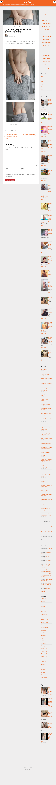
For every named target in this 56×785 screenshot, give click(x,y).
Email (23, 168)
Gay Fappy (27, 767)
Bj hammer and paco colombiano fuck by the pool (46, 566)
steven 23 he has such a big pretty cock (46, 414)
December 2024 (44, 651)
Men (20, 26)
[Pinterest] (12, 130)
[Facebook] (9, 130)
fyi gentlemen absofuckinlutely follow (50, 116)
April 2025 (43, 640)
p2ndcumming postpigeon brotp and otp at (46, 485)
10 (41, 531)
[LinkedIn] (16, 130)
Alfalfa (11, 35)
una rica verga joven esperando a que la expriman (45, 454)
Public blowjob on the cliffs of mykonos (46, 494)
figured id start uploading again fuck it (50, 101)
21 (48, 534)
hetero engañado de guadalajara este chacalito (46, 509)
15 (49, 531)
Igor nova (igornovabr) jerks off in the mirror (46, 475)
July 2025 (43, 632)
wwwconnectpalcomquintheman (46, 379)
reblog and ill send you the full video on (46, 384)
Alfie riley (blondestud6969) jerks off (50, 691)
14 (48, 531)
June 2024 (43, 667)
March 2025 (43, 643)
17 (41, 534)
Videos (42, 92)
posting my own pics (50, 299)
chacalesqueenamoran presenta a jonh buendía (46, 442)
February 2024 (44, 677)
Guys (18, 26)
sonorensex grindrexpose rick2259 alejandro (46, 590)
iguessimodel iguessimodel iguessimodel (50, 159)
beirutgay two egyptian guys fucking (46, 549)
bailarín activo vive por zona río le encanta (46, 419)
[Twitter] (6, 130)
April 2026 (43, 609)
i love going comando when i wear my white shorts (11, 136)
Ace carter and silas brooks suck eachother (46, 514)
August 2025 (43, 630)
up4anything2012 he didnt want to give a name (46, 447)
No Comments (13, 124)
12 (45, 531)
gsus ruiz (43, 504)
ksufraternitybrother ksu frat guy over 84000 (50, 232)
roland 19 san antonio (50, 311)
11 (43, 531)
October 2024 (44, 656)
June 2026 (43, 604)
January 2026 (44, 617)
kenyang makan (44, 369)
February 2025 (44, 646)
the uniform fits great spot (28, 134)
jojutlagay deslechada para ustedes (45, 428)
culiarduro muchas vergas (46, 424)
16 (51, 531)
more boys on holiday (45, 404)
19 (45, 534)
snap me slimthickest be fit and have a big (50, 130)
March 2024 (43, 674)
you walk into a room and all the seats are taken (46, 575)
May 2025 (43, 638)
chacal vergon (49, 184)
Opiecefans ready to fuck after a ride (46, 500)
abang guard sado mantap (46, 579)
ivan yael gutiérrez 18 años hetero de (45, 389)
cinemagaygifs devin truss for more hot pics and (50, 284)
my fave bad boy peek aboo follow (50, 245)
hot (49, 270)
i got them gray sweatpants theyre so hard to (18, 30)
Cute (13, 26)
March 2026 (43, 611)
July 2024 (43, 664)
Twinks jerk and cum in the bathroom (50, 725)
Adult (6, 26)
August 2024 (43, 661)
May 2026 (43, 606)
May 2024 (43, 669)
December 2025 (44, 619)
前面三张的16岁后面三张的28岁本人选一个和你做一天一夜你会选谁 (46, 460)
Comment (7, 153)
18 (43, 534)
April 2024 (43, 672)
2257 (30, 769)
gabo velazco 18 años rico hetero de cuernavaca (46, 584)
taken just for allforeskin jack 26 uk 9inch (46, 195)
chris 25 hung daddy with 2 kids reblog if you (46, 433)
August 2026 (43, 598)
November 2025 (44, 622)
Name (6, 168)
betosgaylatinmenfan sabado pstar (50, 339)
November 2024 (44, 653)
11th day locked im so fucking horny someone (46, 466)
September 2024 (44, 659)
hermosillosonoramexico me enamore (46, 408)
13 (46, 531)
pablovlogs (50, 203)
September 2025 (44, 627)
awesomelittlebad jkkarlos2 (44, 399)
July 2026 (43, 601)
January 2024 (44, 680)
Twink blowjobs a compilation (46, 570)
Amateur (9, 26)
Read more (43, 109)
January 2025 (44, 648)
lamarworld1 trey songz (46, 471)
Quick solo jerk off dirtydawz (45, 480)
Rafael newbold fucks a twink (45, 557)
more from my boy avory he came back (50, 260)
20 (46, 534)
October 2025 (44, 625)
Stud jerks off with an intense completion (50, 714)
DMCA (26, 769)
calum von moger (44, 490)
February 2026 (44, 614)
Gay (15, 26)
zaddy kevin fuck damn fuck (49, 353)
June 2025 (43, 635)
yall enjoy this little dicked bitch (46, 394)
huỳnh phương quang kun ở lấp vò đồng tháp (46, 373)
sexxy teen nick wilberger (46, 438)
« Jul (42, 541)
